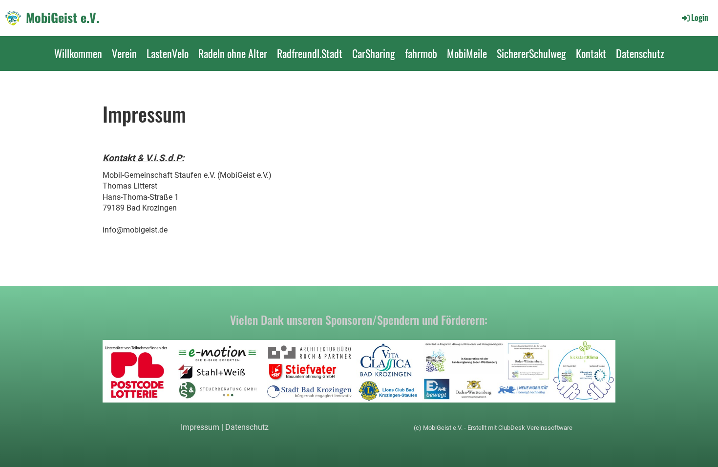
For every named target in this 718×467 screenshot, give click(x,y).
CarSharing (373, 53)
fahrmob (421, 53)
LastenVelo (168, 53)
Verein (124, 53)
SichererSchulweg (531, 53)
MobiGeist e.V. (62, 17)
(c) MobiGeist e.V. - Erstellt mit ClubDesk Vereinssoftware (493, 427)
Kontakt (591, 53)
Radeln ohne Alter (232, 53)
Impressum (200, 427)
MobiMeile (467, 53)
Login (699, 17)
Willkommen (78, 53)
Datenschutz (640, 53)
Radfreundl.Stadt (309, 53)
